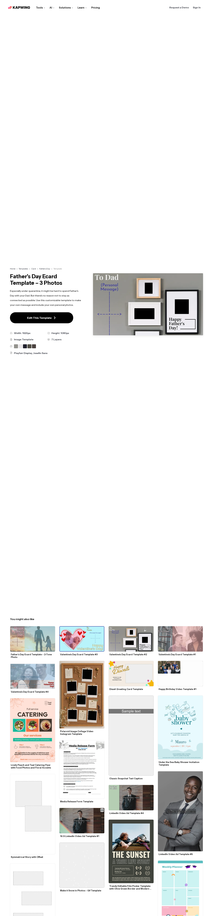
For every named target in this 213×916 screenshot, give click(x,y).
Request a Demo (179, 7)
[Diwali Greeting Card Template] (131, 673)
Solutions (65, 7)
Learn (81, 7)
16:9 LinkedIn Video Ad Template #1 (79, 836)
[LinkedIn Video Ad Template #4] (131, 797)
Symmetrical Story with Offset (27, 857)
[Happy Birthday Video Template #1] (180, 673)
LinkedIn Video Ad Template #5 (176, 854)
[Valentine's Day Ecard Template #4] (32, 676)
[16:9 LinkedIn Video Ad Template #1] (81, 820)
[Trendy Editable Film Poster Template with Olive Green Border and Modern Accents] (131, 851)
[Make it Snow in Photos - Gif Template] (81, 865)
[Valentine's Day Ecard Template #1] (180, 639)
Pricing (95, 7)
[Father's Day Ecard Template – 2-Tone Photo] (32, 639)
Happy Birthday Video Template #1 (177, 689)
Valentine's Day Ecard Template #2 (128, 654)
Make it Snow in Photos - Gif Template (80, 890)
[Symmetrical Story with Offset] (32, 814)
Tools (39, 7)
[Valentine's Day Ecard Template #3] (81, 639)
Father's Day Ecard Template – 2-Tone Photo (31, 655)
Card (33, 268)
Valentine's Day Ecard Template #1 (177, 654)
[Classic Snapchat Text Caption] (131, 736)
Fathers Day (44, 268)
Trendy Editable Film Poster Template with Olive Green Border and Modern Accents (130, 887)
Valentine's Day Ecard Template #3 (79, 654)
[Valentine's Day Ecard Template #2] (131, 639)
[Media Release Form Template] (81, 769)
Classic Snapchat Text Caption (126, 778)
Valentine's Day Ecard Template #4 (29, 691)
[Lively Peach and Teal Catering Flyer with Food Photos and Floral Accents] (32, 730)
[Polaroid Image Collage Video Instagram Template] (81, 694)
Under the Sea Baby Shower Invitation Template (179, 763)
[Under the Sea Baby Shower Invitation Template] (180, 727)
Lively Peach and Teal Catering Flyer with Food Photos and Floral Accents (31, 766)
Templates (23, 268)
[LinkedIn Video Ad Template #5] (180, 811)
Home (12, 268)
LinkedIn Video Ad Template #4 (126, 813)
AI (51, 7)
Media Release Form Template (76, 801)
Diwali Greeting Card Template (126, 689)
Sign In (197, 7)
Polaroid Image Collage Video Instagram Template (77, 732)
